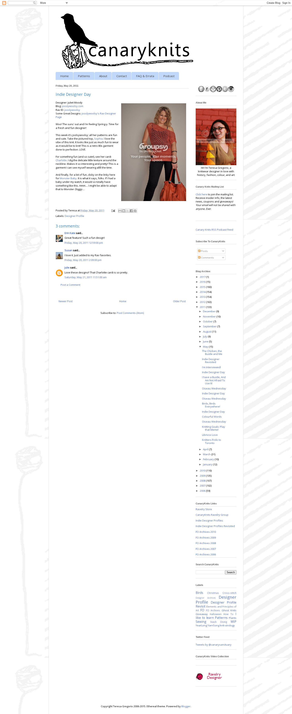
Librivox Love (210, 435)
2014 (203, 292)
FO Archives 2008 (206, 543)
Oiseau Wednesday (214, 388)
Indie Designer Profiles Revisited (215, 526)
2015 (203, 287)
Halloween (215, 614)
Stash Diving (218, 621)
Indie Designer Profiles (209, 520)
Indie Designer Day (213, 372)
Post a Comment (70, 285)
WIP (233, 621)
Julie (67, 267)
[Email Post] (113, 210)
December (209, 311)
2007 (203, 485)
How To (228, 614)
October (208, 321)
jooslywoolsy (72, 110)
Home (64, 76)
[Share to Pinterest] (135, 211)
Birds (199, 592)
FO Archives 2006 (206, 554)
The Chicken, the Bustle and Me (212, 352)
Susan (68, 250)
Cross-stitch (229, 592)
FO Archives (213, 610)
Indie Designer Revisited (210, 360)
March (207, 454)
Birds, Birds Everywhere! (211, 405)
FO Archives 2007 (206, 549)
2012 (203, 302)
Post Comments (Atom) (130, 313)
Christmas (213, 592)
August (207, 331)
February (209, 459)
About (103, 76)
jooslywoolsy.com (72, 106)
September (210, 326)
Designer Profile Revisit (216, 604)
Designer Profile (74, 216)
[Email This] (120, 211)
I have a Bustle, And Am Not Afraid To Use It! (214, 380)
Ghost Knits (229, 610)
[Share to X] (128, 211)
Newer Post (66, 301)
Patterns (84, 76)
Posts (204, 251)
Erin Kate (70, 233)
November (209, 316)
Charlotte (61, 160)
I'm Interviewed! (211, 367)
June (206, 341)
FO (202, 610)
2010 (203, 470)
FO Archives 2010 (206, 532)
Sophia (98, 138)
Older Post (179, 301)
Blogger (185, 706)
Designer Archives (206, 597)
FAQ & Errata (145, 76)
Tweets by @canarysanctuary (213, 644)
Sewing (201, 621)
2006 (203, 491)
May (206, 346)
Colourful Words (212, 416)
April (206, 449)
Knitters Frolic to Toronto (211, 441)
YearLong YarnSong (207, 625)
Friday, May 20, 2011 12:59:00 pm (84, 242)
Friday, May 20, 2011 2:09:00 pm (83, 260)
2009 (203, 475)
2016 (203, 282)
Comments (207, 257)
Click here (201, 194)
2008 (203, 480)
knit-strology (227, 625)
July (205, 336)
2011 (203, 307)
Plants (232, 618)
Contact (121, 76)
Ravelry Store (204, 509)
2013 (203, 297)
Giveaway (202, 614)
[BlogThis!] (124, 211)
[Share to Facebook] (131, 211)
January (208, 464)
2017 (203, 277)
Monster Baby (68, 178)
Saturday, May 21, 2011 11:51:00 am (86, 277)
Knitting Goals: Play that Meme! (213, 428)
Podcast (169, 76)
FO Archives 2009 (206, 537)
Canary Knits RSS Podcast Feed (214, 229)
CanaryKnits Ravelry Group (212, 515)
